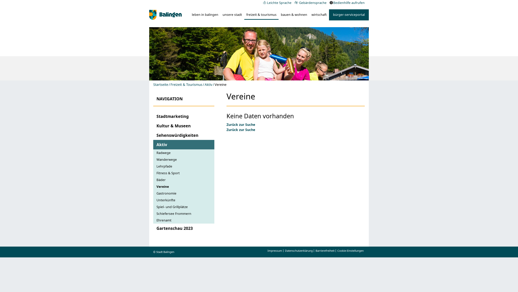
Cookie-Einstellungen (350, 250)
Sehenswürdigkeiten (177, 135)
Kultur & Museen (173, 126)
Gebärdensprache (313, 2)
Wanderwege (166, 159)
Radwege (163, 152)
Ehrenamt (163, 220)
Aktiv (208, 84)
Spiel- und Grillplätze (172, 207)
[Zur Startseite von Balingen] (165, 15)
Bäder (161, 179)
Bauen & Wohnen (294, 14)
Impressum (274, 250)
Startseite (160, 84)
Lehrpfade (164, 166)
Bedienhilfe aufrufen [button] (349, 2)
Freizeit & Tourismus (261, 14)
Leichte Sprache (279, 2)
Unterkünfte (165, 200)
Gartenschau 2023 (174, 228)
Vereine (162, 186)
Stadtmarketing (172, 116)
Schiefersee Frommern (173, 213)
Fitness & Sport (168, 173)
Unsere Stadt (232, 14)
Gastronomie (166, 193)
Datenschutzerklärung (299, 250)
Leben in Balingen (205, 14)
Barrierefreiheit (325, 250)
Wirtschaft (319, 14)
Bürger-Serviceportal (349, 14)
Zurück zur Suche (240, 124)
